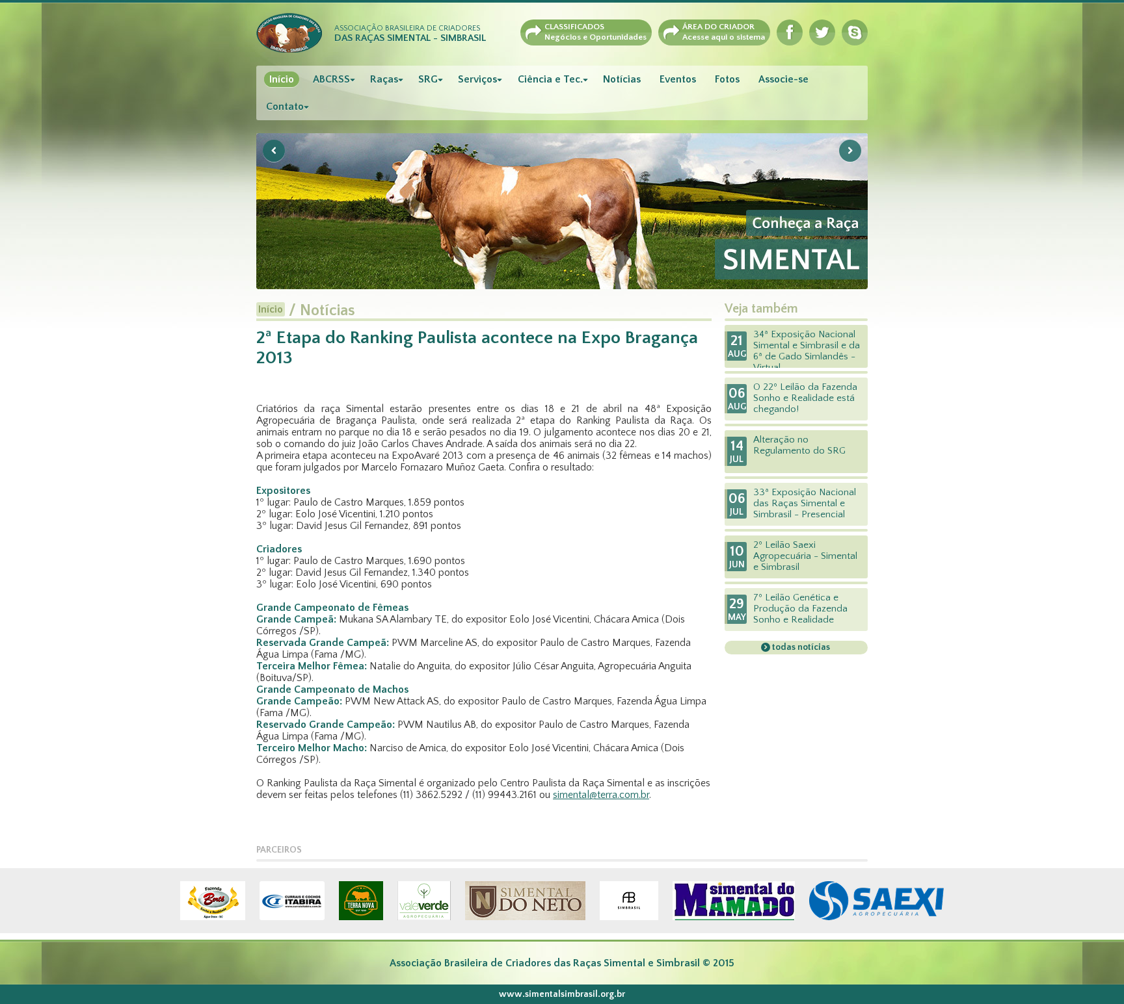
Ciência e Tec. (550, 79)
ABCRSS (331, 79)
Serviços (477, 79)
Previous (274, 151)
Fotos (727, 79)
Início (281, 79)
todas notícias (800, 647)
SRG (428, 79)
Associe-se (783, 79)
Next (850, 151)
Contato (285, 106)
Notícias (622, 79)
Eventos (678, 79)
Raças (384, 79)
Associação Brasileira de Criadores (410, 34)
